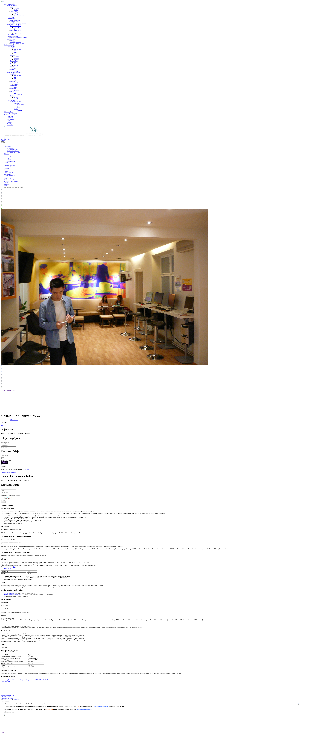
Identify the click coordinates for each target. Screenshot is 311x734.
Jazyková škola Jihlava (13, 151)
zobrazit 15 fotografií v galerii (8, 390)
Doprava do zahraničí (9, 593)
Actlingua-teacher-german (25, 680)
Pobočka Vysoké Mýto (13, 149)
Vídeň (5, 185)
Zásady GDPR (11, 161)
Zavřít (2, 732)
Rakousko (6, 184)
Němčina (6, 182)
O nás (5, 155)
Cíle (8, 158)
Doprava (6, 169)
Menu (2, 142)
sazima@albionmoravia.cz (101, 706)
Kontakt (6, 162)
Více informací (14, 420)
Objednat (3, 425)
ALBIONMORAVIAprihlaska (40, 680)
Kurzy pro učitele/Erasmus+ (11, 181)
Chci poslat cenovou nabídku (8, 472)
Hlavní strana (7, 178)
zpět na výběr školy (6, 681)
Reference (6, 154)
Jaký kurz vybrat (8, 167)
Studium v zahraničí (9, 179)
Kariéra (9, 159)
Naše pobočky (7, 146)
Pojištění (6, 171)
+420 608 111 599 (5, 139)
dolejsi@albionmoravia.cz (7, 137)
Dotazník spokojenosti (9, 175)
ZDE (14, 567)
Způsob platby (7, 174)
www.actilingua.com (6, 568)
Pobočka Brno (10, 148)
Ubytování (6, 168)
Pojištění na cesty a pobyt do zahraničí (13, 594)
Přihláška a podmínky (9, 165)
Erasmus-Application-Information (9, 680)
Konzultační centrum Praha (14, 152)
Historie (9, 156)
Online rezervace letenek (7, 698)
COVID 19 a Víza (8, 172)
